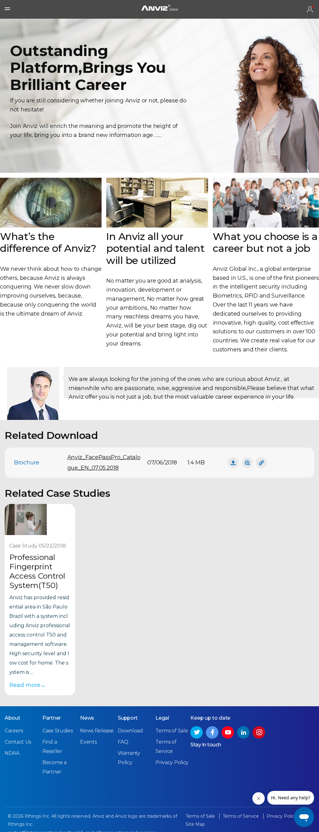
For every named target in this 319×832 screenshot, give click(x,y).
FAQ (123, 742)
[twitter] (196, 732)
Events (88, 742)
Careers (14, 731)
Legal (162, 718)
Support (128, 718)
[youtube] (227, 732)
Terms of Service (241, 816)
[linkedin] (243, 732)
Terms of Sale (171, 731)
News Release (96, 731)
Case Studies (57, 731)
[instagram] (259, 732)
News (87, 718)
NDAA (12, 753)
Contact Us (18, 742)
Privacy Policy (171, 762)
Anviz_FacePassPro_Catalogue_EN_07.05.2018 (103, 462)
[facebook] (212, 732)
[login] (310, 9)
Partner (51, 718)
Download (130, 731)
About (12, 718)
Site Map (195, 824)
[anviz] (159, 9)
